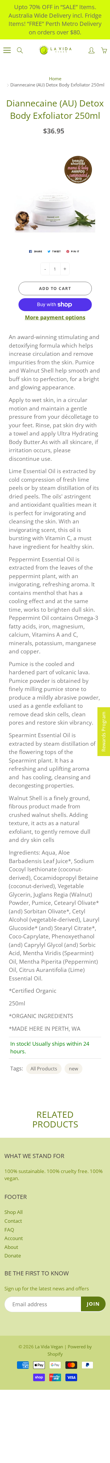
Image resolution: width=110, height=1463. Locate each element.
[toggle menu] (7, 50)
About (11, 1247)
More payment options (55, 317)
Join (93, 1303)
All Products (44, 1068)
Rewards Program (103, 732)
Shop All (13, 1212)
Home (55, 78)
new (73, 1068)
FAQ (9, 1229)
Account (13, 1238)
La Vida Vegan (49, 1346)
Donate (12, 1255)
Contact (13, 1220)
